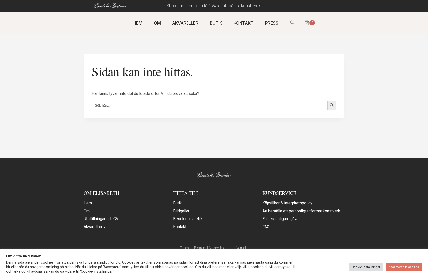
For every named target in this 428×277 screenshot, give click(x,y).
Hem (88, 203)
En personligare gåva (280, 218)
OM (157, 23)
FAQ (265, 226)
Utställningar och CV (101, 218)
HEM (137, 23)
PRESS (271, 23)
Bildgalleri (181, 211)
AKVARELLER (185, 23)
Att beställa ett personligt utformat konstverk (301, 211)
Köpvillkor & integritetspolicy (287, 203)
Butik (177, 203)
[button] (292, 23)
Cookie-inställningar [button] (366, 267)
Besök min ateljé (187, 218)
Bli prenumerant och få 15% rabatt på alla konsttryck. (214, 5)
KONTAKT (244, 23)
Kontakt (179, 226)
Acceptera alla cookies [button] (404, 267)
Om (87, 211)
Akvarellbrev (94, 226)
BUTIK (216, 23)
